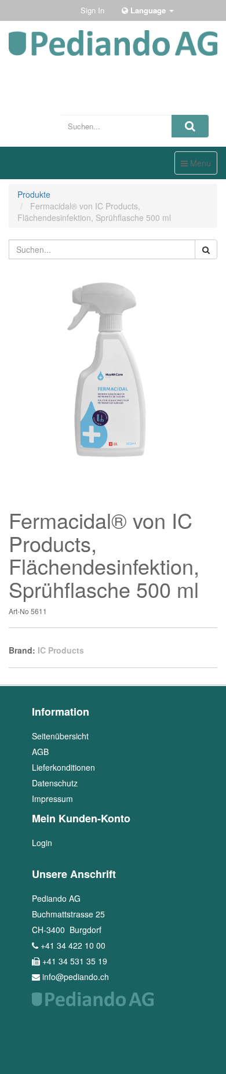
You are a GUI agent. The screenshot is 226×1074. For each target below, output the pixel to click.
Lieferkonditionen (63, 767)
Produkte (33, 194)
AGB (40, 751)
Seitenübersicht (60, 736)
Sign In (92, 10)
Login (42, 842)
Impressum (52, 798)
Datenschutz (55, 783)
